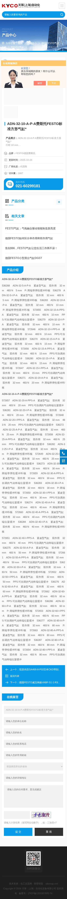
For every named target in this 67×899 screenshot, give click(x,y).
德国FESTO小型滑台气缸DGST (23, 258)
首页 (20, 43)
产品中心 (32, 43)
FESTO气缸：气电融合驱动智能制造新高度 (30, 228)
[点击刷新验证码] (41, 815)
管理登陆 (38, 883)
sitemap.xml (52, 883)
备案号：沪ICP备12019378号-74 (35, 893)
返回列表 (14, 676)
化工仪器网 (26, 883)
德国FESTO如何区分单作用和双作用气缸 (29, 238)
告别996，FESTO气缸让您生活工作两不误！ (31, 248)
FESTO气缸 (17, 47)
